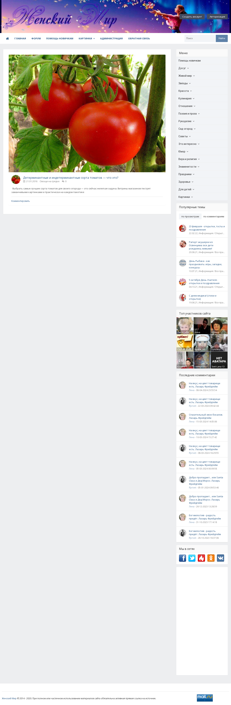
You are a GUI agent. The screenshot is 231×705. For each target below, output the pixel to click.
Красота (183, 90)
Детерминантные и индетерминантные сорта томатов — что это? (70, 177)
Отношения (185, 106)
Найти (222, 38)
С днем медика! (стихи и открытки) (202, 297)
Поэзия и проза (187, 113)
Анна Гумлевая (199, 334)
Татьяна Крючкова (217, 351)
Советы (183, 136)
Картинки (85, 38)
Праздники (184, 174)
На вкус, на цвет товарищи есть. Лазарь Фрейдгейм (204, 385)
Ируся (198, 349)
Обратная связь (139, 38)
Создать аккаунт (192, 16)
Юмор (181, 151)
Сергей (181, 349)
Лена (180, 332)
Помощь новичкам (59, 38)
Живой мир (185, 75)
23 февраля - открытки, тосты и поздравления (207, 228)
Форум (36, 38)
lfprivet (192, 405)
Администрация (111, 38)
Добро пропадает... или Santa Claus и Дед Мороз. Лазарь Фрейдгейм (206, 481)
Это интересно (187, 143)
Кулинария (184, 98)
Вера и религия (187, 159)
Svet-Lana (216, 366)
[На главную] (21, 16)
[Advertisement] (202, 621)
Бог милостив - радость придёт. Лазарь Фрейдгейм (205, 517)
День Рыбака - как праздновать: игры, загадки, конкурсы (205, 264)
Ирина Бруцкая (216, 334)
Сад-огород (185, 128)
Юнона (181, 366)
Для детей (184, 189)
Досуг (182, 68)
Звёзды (183, 83)
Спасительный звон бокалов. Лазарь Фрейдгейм (206, 416)
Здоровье (184, 181)
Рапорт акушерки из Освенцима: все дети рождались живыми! (201, 245)
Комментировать (20, 201)
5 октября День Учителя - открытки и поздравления (204, 281)
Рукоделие (184, 121)
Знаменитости (187, 166)
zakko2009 (200, 366)
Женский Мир (9, 698)
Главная (20, 38)
